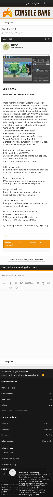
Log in (15, 242)
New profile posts (11, 458)
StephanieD (47, 441)
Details (4, 492)
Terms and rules (17, 375)
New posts (8, 453)
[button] (4, 3)
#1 (49, 39)
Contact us (5, 375)
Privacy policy (30, 375)
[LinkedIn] (26, 283)
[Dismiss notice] (48, 470)
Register (25, 242)
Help (39, 375)
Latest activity (10, 464)
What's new (7, 448)
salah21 (7, 32)
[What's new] (44, 3)
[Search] (49, 3)
